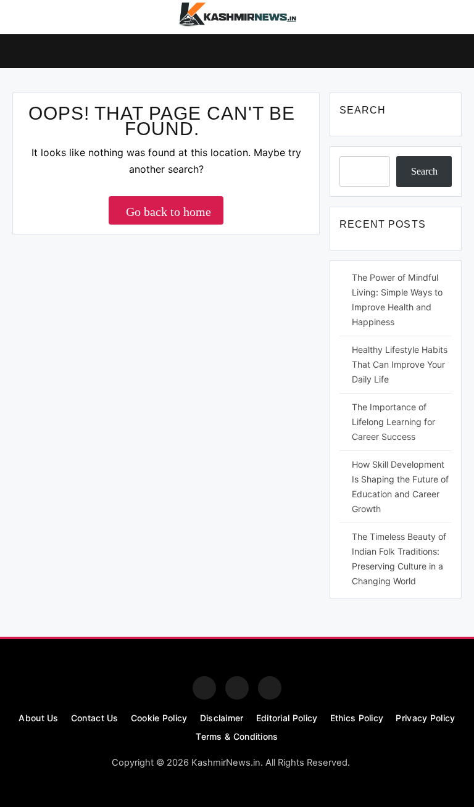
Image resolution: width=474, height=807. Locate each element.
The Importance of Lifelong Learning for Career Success (393, 422)
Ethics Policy (357, 718)
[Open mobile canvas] (17, 50)
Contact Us (94, 718)
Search (424, 171)
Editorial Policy (287, 718)
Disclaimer (222, 718)
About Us (38, 718)
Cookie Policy (159, 718)
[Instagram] (237, 688)
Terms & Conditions (237, 736)
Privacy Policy (425, 718)
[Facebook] (204, 688)
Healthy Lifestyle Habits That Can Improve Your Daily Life (399, 364)
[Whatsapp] (269, 688)
